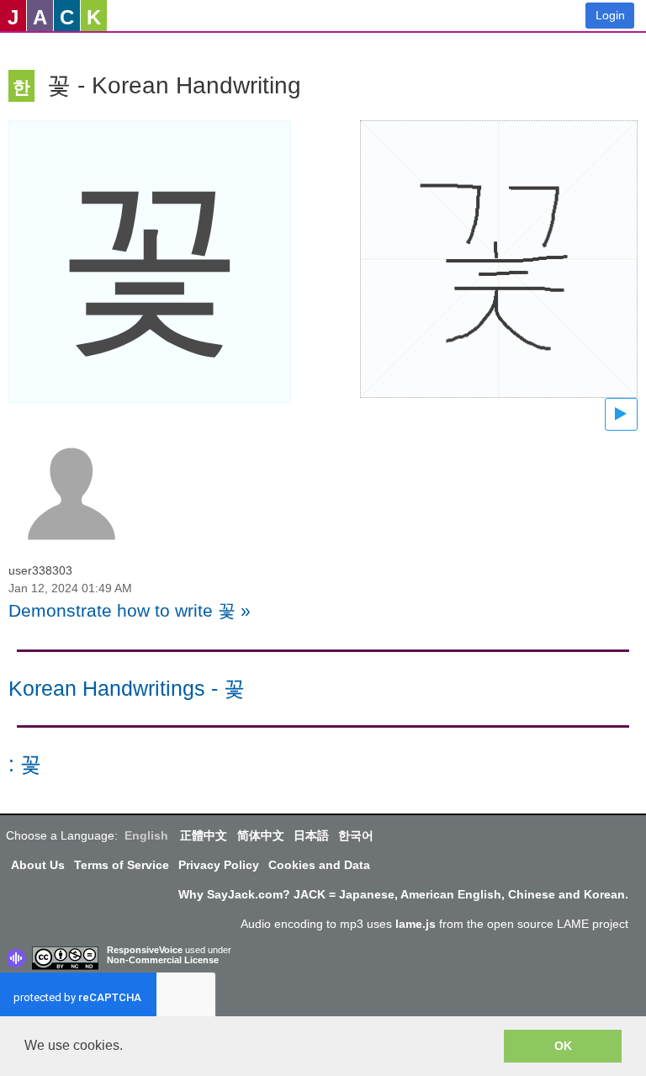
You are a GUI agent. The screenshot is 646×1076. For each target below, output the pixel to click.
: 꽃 (24, 764)
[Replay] (621, 414)
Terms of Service (121, 865)
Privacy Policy (218, 865)
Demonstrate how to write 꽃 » (129, 610)
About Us (38, 865)
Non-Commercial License (163, 960)
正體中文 (203, 835)
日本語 (311, 835)
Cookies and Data (319, 865)
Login (610, 15)
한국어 (355, 835)
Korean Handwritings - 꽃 (126, 688)
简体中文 (260, 835)
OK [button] (563, 1045)
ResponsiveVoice (145, 950)
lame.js (415, 923)
